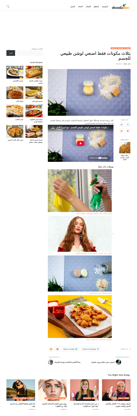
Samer (125, 64)
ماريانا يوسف (55, 398)
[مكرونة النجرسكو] (33, 92)
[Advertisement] (68, 26)
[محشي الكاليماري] (14, 72)
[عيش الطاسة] (14, 110)
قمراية (113, 48)
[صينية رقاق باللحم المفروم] (14, 131)
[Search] (8, 6)
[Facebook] (127, 124)
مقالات (47, 398)
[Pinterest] (127, 130)
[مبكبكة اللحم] (14, 92)
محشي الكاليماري (18, 81)
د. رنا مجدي (87, 398)
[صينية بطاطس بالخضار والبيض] (33, 72)
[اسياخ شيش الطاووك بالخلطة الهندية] (33, 110)
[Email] (121, 130)
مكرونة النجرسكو (37, 101)
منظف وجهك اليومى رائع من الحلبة (124, 157)
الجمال (127, 48)
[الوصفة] (121, 6)
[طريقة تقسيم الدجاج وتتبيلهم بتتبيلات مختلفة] (33, 131)
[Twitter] (121, 124)
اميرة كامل (120, 48)
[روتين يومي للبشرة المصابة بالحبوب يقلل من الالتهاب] (52, 390)
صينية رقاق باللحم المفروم (15, 140)
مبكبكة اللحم (19, 101)
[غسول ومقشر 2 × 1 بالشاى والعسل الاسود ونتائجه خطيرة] (116, 390)
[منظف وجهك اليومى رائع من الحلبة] (124, 147)
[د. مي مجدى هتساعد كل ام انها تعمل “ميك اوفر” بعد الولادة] (84, 390)
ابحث (11, 53)
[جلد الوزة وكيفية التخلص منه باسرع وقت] (20, 390)
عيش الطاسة (19, 119)
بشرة (120, 398)
